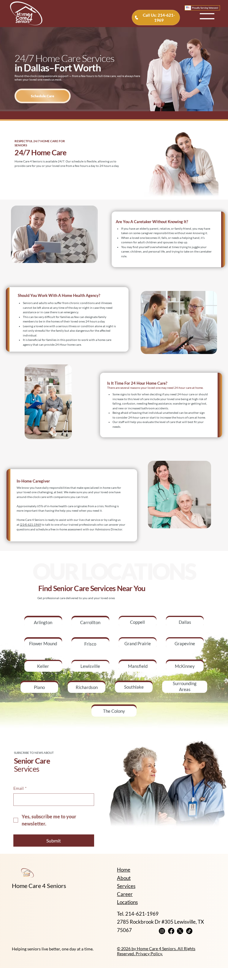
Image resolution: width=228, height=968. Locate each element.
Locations (127, 902)
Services (126, 886)
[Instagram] (162, 931)
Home (123, 870)
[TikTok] (189, 931)
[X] (180, 931)
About (124, 878)
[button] (43, 96)
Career (125, 894)
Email (20, 788)
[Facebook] (171, 931)
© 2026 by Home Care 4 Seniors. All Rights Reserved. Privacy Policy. (156, 951)
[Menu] (207, 13)
